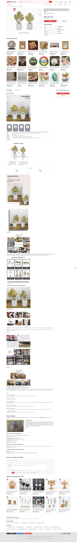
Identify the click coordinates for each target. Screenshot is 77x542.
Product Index (53, 536)
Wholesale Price (44, 536)
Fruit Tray (44, 446)
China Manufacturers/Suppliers (31, 536)
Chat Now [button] (64, 21)
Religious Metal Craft (24, 522)
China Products (25, 536)
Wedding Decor (8, 447)
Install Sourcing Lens (29, 533)
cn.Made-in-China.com (47, 537)
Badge (8, 522)
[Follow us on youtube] (67, 533)
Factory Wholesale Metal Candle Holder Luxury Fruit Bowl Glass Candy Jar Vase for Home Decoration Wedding (38, 510)
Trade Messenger (20, 533)
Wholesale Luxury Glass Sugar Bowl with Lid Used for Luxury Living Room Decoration (12, 492)
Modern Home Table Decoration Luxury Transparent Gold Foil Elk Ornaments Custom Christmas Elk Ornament (11, 83)
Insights (57, 536)
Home (7, 6)
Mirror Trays (21, 446)
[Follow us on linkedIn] (70, 533)
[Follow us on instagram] (66, 533)
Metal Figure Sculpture (49, 446)
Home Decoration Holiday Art (33, 529)
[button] (47, 1)
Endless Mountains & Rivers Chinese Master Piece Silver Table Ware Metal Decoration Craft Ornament (54, 52)
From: (10, 460)
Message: (10, 465)
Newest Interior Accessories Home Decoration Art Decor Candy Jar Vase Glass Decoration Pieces (51, 510)
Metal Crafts (15, 6)
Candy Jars (25, 446)
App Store (9, 533)
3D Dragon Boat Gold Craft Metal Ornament (65, 83)
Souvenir (12, 522)
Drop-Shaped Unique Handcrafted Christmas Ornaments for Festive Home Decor (54, 83)
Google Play (14, 533)
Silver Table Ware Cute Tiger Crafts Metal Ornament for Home (22, 51)
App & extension (59, 4)
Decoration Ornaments (39, 446)
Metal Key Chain (17, 522)
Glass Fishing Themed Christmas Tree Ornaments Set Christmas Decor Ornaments (43, 83)
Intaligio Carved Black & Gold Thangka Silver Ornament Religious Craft (22, 67)
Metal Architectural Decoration (40, 522)
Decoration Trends (48, 529)
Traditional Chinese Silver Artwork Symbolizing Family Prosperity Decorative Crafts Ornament (11, 52)
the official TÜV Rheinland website (32, 417)
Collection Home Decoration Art (22, 529)
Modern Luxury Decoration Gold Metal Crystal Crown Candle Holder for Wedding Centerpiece (64, 510)
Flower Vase (34, 446)
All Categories (9, 4)
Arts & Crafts (11, 6)
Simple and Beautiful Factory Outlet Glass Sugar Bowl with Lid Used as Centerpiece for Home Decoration (64, 492)
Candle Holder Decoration (15, 446)
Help (54, 4)
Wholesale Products (38, 536)
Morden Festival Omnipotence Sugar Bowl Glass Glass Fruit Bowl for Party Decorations (51, 492)
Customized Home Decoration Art (11, 529)
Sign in (70, 2)
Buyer (50, 4)
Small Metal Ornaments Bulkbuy (56, 529)
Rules (70, 4)
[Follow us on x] (64, 533)
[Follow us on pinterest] (68, 533)
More (7, 530)
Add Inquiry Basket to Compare (24, 32)
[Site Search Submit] (50, 2)
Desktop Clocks (29, 446)
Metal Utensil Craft (31, 522)
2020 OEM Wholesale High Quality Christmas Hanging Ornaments (43, 67)
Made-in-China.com (34, 537)
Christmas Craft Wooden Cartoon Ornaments (32, 51)
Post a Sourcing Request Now (31, 472)
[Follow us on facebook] (63, 533)
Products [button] (20, 1)
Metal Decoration (20, 6)
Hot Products (20, 536)
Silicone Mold (13, 447)
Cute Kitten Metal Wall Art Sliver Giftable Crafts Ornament (64, 51)
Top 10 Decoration (41, 529)
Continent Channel (49, 536)
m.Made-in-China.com (40, 537)
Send (13, 472)
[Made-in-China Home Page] (11, 2)
